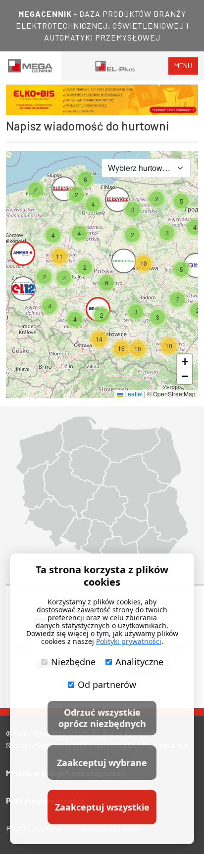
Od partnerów (107, 684)
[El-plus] (115, 66)
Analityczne (139, 662)
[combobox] (146, 168)
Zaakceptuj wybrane (102, 763)
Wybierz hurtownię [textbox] (140, 167)
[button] (177, 299)
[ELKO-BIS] (102, 100)
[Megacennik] (30, 66)
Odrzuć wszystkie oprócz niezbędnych (102, 717)
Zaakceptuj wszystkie (102, 807)
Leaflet (133, 393)
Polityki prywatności (128, 641)
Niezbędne (73, 662)
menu (183, 65)
